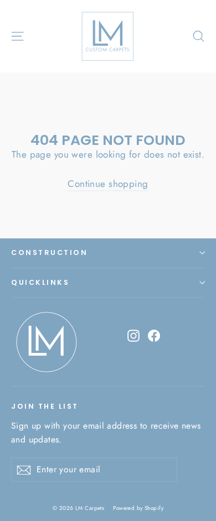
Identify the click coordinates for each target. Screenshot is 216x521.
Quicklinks (40, 282)
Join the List (45, 406)
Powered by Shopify (138, 508)
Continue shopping (108, 183)
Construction (49, 252)
